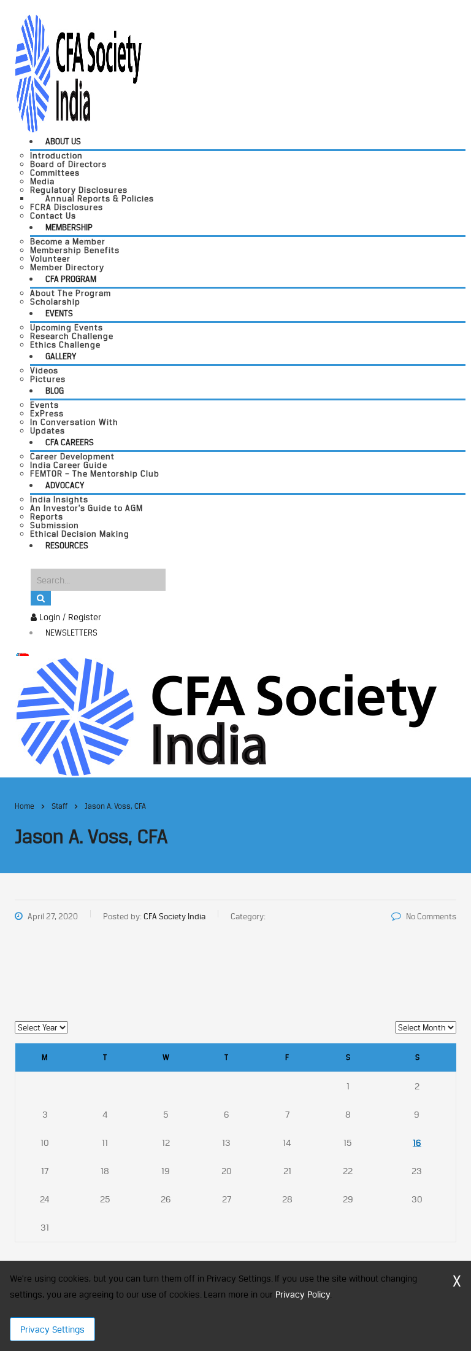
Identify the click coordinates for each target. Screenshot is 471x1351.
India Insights (59, 499)
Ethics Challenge (65, 344)
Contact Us (53, 215)
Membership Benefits (75, 250)
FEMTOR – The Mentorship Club (94, 473)
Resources (66, 545)
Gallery (60, 356)
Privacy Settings (52, 1329)
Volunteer (50, 258)
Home (24, 806)
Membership (69, 227)
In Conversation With (74, 422)
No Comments (431, 916)
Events (59, 313)
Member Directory (67, 267)
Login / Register (69, 617)
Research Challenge (71, 336)
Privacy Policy (302, 1294)
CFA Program (70, 279)
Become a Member (67, 241)
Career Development (72, 456)
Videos (44, 370)
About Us (63, 141)
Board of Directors (68, 164)
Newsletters (71, 632)
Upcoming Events (66, 327)
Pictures (48, 379)
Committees (55, 172)
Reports (46, 516)
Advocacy (64, 485)
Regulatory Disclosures (79, 190)
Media (42, 181)
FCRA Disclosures (66, 207)
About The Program (70, 293)
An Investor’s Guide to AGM (86, 508)
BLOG (54, 390)
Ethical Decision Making (79, 534)
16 (417, 1142)
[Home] (226, 716)
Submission (54, 525)
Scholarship (55, 301)
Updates (47, 430)
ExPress (47, 413)
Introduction (56, 155)
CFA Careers (69, 442)
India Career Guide (68, 465)
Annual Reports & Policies (99, 198)
